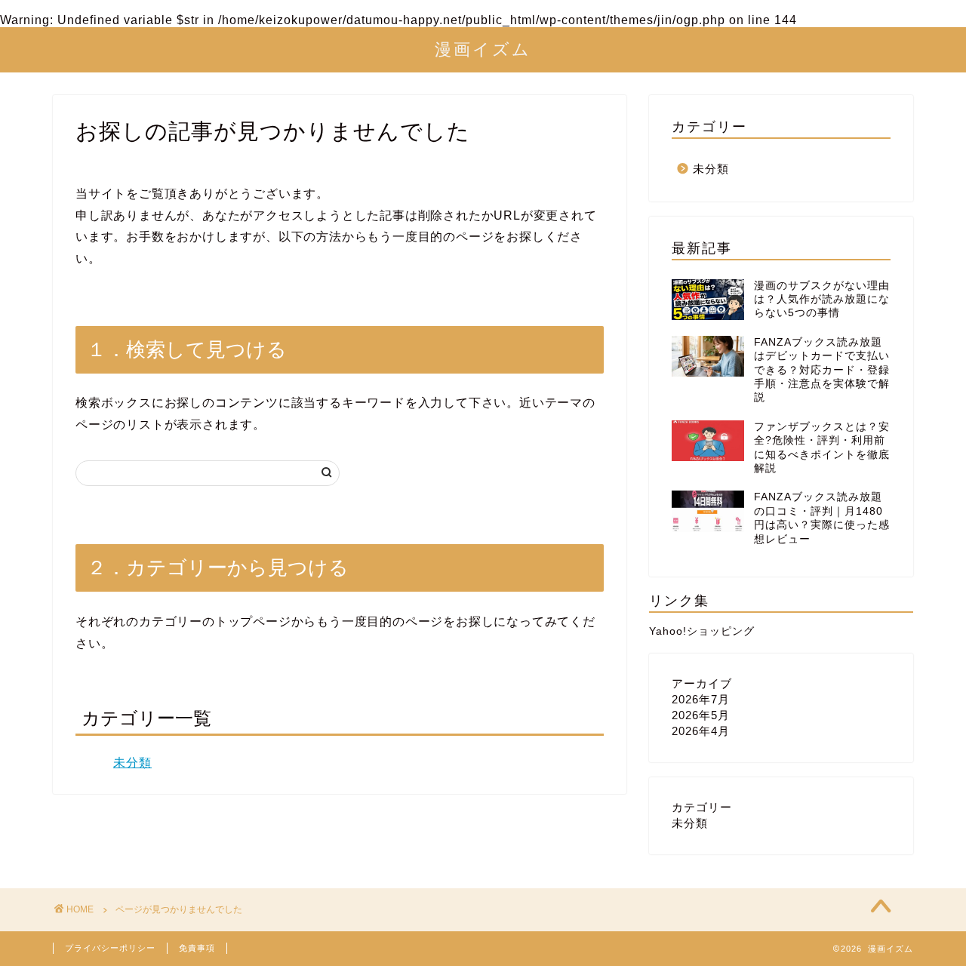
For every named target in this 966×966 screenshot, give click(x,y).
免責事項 (197, 947)
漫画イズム (483, 48)
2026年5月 (701, 715)
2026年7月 (701, 699)
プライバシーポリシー (110, 947)
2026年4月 (701, 730)
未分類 (132, 762)
